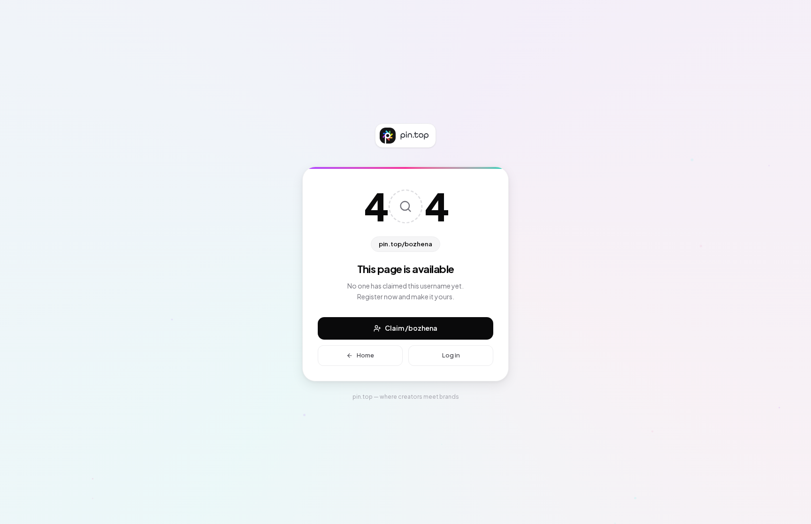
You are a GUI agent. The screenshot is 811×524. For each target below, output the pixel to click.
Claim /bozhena (411, 328)
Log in (451, 355)
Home (365, 355)
